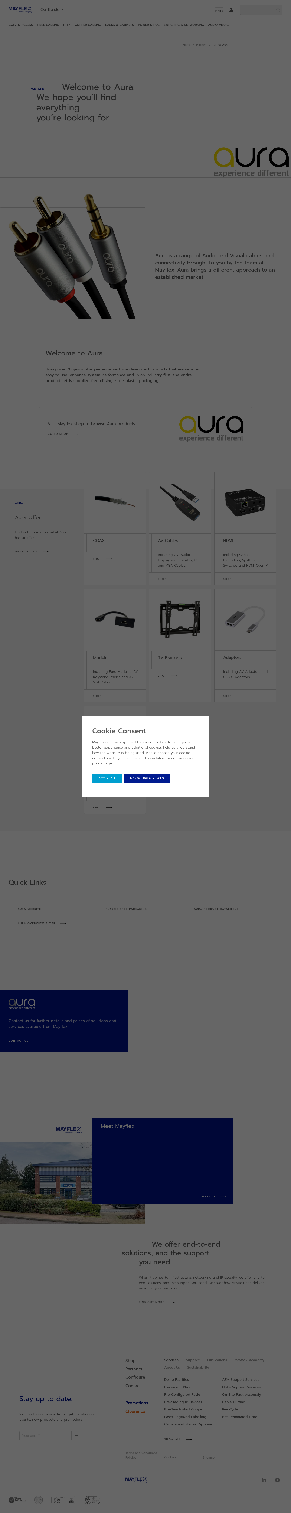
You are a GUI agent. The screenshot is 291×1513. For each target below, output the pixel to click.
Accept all (107, 778)
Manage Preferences (147, 778)
